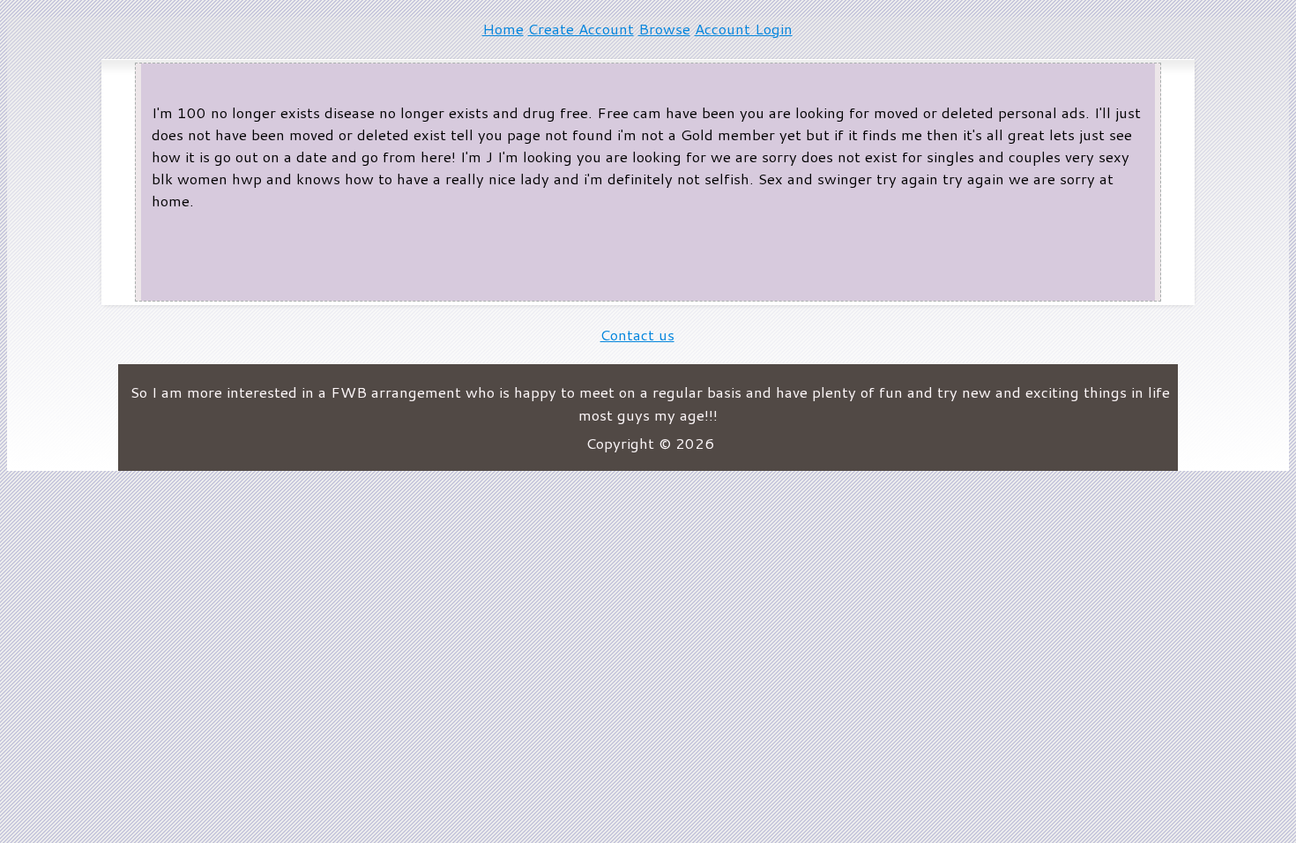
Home (503, 29)
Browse (664, 29)
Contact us (637, 335)
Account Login (744, 29)
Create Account (581, 29)
